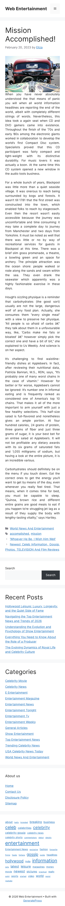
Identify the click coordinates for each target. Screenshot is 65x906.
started (23, 876)
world (40, 876)
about (9, 822)
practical (43, 872)
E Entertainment (16, 692)
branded (24, 822)
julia (7, 867)
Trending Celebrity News (22, 745)
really (51, 871)
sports (14, 876)
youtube (8, 881)
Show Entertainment (19, 733)
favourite (53, 849)
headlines (52, 854)
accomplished (19, 533)
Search (10, 568)
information (44, 860)
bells (16, 822)
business (49, 822)
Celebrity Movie (16, 681)
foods (14, 855)
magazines (39, 866)
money (50, 866)
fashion (44, 849)
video (31, 876)
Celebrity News (16, 686)
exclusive (34, 849)
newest (19, 871)
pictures (32, 871)
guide (42, 855)
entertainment (22, 843)
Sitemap (11, 803)
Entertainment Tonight (20, 710)
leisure (26, 866)
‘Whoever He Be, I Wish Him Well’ (33, 539)
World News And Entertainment (32, 528)
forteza (22, 855)
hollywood (14, 861)
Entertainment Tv (17, 716)
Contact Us (13, 791)
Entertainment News (19, 704)
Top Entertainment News (22, 739)
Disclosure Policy (17, 797)
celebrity (41, 827)
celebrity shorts (14, 837)
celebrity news (35, 832)
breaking (36, 822)
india (28, 861)
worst (47, 876)
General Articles (16, 728)
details (48, 837)
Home (9, 786)
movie (8, 871)
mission (36, 533)
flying (7, 855)
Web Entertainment (26, 8)
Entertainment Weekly (20, 722)
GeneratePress (32, 900)
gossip (32, 854)
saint (7, 876)
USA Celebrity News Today (24, 751)
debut (41, 837)
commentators (30, 837)
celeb (10, 827)
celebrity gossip (15, 832)
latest (15, 866)
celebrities (24, 828)
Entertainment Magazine (22, 698)
